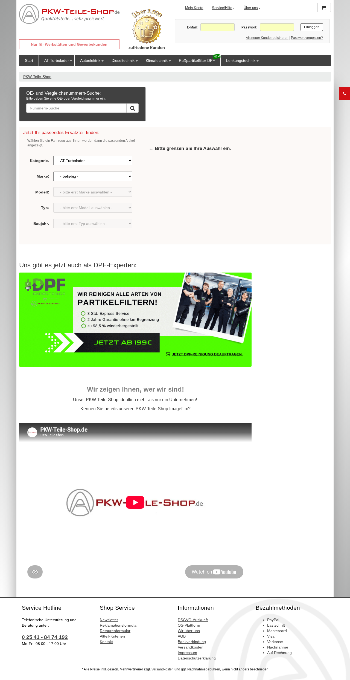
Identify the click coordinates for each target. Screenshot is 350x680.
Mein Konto (194, 8)
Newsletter (109, 620)
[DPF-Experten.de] (135, 319)
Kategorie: (39, 160)
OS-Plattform (189, 625)
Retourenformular (115, 631)
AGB (182, 636)
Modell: (42, 192)
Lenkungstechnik (240, 60)
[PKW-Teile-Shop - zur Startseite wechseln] (69, 14)
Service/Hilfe (222, 8)
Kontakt (106, 642)
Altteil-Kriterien (112, 636)
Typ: (45, 208)
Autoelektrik (90, 60)
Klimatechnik (157, 60)
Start (29, 60)
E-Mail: (192, 27)
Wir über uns (189, 631)
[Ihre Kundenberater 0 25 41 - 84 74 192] (344, 93)
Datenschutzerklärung (197, 658)
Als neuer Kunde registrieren (267, 38)
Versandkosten (190, 647)
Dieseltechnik (123, 60)
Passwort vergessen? (307, 38)
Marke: (43, 176)
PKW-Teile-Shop (37, 76)
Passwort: (249, 27)
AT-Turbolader (56, 60)
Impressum (187, 652)
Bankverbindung (192, 642)
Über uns (251, 8)
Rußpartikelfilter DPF (197, 60)
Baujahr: (41, 223)
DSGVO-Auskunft (193, 620)
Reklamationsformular (119, 625)
